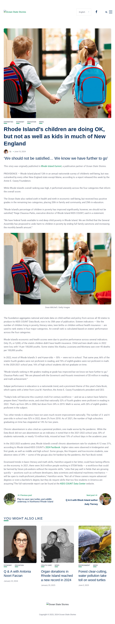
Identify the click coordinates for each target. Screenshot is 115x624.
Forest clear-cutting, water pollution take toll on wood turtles (92, 576)
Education (31, 122)
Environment (84, 565)
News (41, 122)
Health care (46, 565)
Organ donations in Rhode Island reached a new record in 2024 (57, 576)
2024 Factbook (52, 447)
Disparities (8, 122)
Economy (20, 122)
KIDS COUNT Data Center (73, 483)
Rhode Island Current (51, 166)
